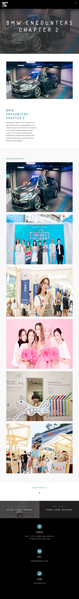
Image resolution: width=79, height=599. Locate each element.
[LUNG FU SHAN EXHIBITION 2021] (39, 396)
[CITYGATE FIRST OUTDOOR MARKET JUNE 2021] (39, 448)
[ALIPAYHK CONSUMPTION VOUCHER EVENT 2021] (39, 239)
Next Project (59, 506)
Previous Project (20, 506)
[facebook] (39, 493)
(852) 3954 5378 (39, 583)
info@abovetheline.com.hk (39, 561)
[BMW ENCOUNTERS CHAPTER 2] (39, 187)
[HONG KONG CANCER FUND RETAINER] (39, 344)
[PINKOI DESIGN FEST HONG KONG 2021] (39, 292)
